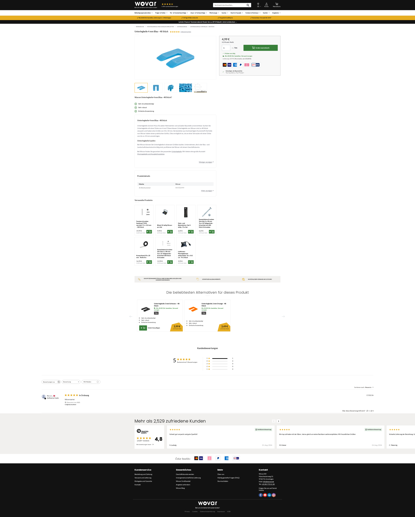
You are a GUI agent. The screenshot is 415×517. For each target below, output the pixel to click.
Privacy (187, 511)
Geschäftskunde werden (185, 474)
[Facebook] (261, 495)
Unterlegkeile (182, 26)
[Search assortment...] (248, 5)
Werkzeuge (140, 26)
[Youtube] (265, 495)
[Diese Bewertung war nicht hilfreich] (371, 411)
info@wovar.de (268, 482)
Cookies (195, 511)
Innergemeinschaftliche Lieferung (188, 478)
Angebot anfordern (183, 485)
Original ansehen (70, 404)
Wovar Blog (180, 488)
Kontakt (138, 485)
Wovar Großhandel (183, 481)
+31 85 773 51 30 (268, 484)
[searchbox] (49, 382)
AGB (228, 511)
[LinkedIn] (269, 495)
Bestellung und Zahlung (143, 474)
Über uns (220, 474)
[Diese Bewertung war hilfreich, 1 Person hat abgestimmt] (367, 411)
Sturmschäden (222, 481)
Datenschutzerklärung (207, 511)
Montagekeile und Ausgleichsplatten (160, 26)
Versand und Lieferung (143, 478)
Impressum (221, 511)
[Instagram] (274, 495)
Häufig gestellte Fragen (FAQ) (228, 478)
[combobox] (71, 382)
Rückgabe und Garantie (143, 481)
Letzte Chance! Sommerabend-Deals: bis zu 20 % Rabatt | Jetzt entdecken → (208, 22)
